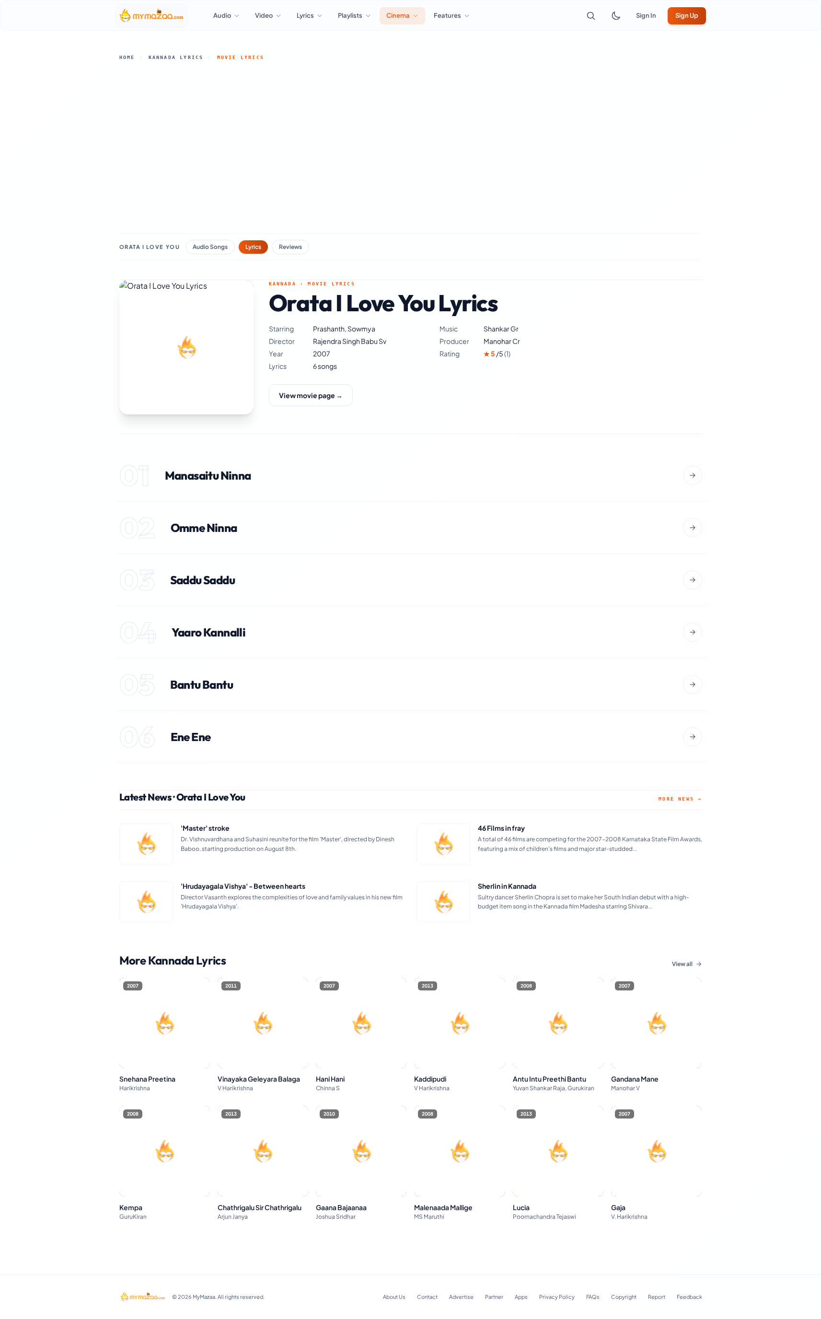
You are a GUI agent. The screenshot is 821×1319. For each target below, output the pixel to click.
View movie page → (311, 395)
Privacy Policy (557, 1297)
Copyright (623, 1297)
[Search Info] (591, 15)
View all (682, 963)
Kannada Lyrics (176, 57)
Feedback (689, 1297)
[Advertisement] (410, 147)
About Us (394, 1297)
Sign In (646, 15)
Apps (521, 1297)
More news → (680, 798)
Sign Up (686, 15)
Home (127, 57)
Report (656, 1297)
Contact (427, 1297)
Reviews (290, 246)
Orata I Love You (149, 247)
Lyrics (253, 246)
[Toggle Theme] (615, 15)
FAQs (593, 1297)
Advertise (461, 1297)
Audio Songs (210, 246)
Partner (494, 1297)
